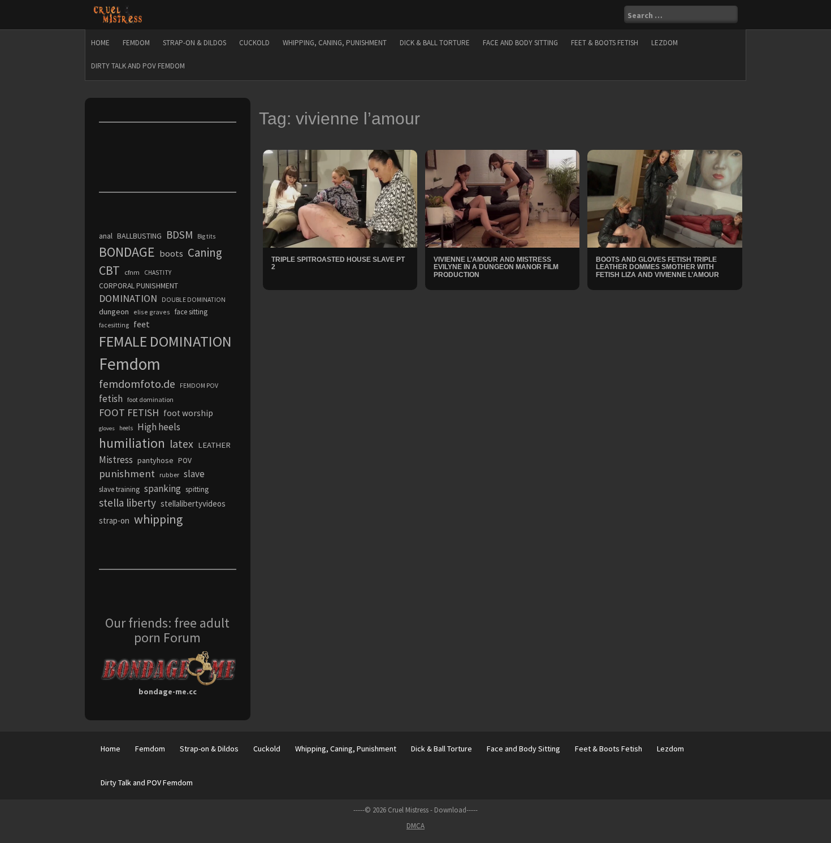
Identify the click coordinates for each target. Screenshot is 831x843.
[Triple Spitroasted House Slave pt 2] (340, 198)
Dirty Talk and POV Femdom (138, 66)
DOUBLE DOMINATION (194, 300)
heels (126, 428)
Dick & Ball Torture (435, 42)
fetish (111, 398)
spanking (162, 488)
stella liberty (127, 502)
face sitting (191, 312)
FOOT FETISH (129, 412)
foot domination (150, 399)
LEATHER (214, 445)
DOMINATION (128, 298)
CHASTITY (157, 272)
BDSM (179, 234)
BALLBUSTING (139, 236)
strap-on (114, 520)
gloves (107, 428)
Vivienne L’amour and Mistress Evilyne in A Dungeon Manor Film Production (496, 267)
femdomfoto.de (137, 384)
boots (171, 253)
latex (181, 444)
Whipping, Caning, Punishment (335, 42)
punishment (127, 473)
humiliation (132, 443)
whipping (158, 519)
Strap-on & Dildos (194, 42)
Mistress (116, 459)
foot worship (188, 413)
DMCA (415, 826)
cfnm (132, 272)
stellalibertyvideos (193, 503)
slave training (119, 489)
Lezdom (664, 42)
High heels (158, 427)
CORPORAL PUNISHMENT (138, 286)
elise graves (151, 312)
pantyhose (155, 460)
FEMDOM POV (199, 386)
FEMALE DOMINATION (165, 341)
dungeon (114, 311)
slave (194, 474)
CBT (109, 270)
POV (185, 460)
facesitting (114, 325)
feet (141, 324)
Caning (205, 252)
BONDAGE (127, 252)
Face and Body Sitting (520, 42)
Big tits (206, 236)
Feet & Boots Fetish (604, 42)
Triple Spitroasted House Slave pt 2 (338, 263)
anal (105, 236)
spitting (197, 489)
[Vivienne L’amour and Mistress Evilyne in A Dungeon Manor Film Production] (502, 198)
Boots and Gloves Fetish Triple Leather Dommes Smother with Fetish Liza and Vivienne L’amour (657, 267)
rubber (169, 474)
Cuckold (254, 42)
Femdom (136, 42)
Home (100, 42)
